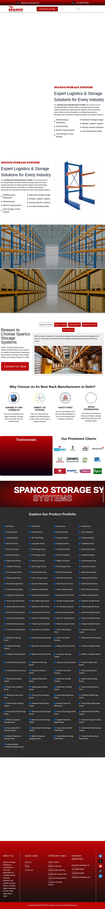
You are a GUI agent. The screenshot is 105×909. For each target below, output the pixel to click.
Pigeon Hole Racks (14, 561)
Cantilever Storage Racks (16, 629)
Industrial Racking (88, 555)
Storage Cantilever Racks (91, 624)
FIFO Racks (36, 526)
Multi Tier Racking (63, 555)
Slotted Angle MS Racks (90, 607)
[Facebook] (100, 856)
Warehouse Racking (89, 572)
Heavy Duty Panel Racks (41, 612)
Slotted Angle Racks (14, 578)
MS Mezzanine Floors (89, 584)
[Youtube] (100, 866)
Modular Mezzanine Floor (65, 646)
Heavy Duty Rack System (41, 624)
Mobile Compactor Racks (65, 624)
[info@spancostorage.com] (17, 2)
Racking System (62, 538)
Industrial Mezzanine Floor (16, 670)
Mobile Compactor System (91, 654)
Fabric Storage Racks (39, 578)
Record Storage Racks (15, 584)
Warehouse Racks (88, 549)
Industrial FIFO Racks (89, 578)
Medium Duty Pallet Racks (41, 654)
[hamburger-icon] (78, 8)
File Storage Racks (39, 555)
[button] (56, 186)
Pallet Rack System (89, 566)
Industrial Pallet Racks (40, 589)
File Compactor (87, 532)
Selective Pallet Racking (40, 618)
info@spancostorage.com (30, 3)
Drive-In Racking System (16, 618)
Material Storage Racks (90, 595)
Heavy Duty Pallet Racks (16, 607)
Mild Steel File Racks (64, 578)
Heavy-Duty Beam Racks (91, 618)
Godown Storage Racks (40, 595)
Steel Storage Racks (14, 572)
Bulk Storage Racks (39, 566)
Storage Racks (12, 532)
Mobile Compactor (63, 561)
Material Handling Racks (65, 612)
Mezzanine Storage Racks (41, 646)
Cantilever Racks (88, 543)
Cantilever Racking (14, 566)
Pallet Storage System (64, 589)
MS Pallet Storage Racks (16, 612)
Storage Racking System (65, 601)
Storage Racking (88, 538)
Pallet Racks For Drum (64, 584)
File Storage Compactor (65, 607)
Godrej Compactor (38, 561)
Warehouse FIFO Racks (65, 595)
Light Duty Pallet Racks (15, 595)
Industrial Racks (12, 538)
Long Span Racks (38, 543)
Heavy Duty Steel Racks (15, 601)
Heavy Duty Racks (63, 549)
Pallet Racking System (15, 589)
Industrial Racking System (16, 654)
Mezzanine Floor (13, 549)
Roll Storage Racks (63, 566)
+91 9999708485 (82, 3)
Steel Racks (60, 526)
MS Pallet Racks (38, 538)
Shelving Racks (62, 532)
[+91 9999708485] (73, 2)
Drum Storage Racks (39, 572)
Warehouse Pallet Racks (41, 607)
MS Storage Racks (38, 549)
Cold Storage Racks (89, 561)
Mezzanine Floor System (41, 629)
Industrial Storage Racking (41, 638)
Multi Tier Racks (12, 543)
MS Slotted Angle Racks (40, 601)
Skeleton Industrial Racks (91, 646)
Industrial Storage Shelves (16, 662)
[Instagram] (100, 871)
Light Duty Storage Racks (91, 612)
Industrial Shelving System (66, 662)
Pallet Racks (86, 526)
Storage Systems (62, 543)
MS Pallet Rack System (90, 589)
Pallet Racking (37, 532)
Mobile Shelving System (15, 624)
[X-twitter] (100, 861)
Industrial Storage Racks (90, 601)
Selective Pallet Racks (40, 584)
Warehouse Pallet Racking (91, 638)
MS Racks (10, 526)
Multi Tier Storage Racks (65, 618)
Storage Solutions (13, 555)
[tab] (46, 324)
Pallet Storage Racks (64, 572)
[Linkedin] (100, 876)
